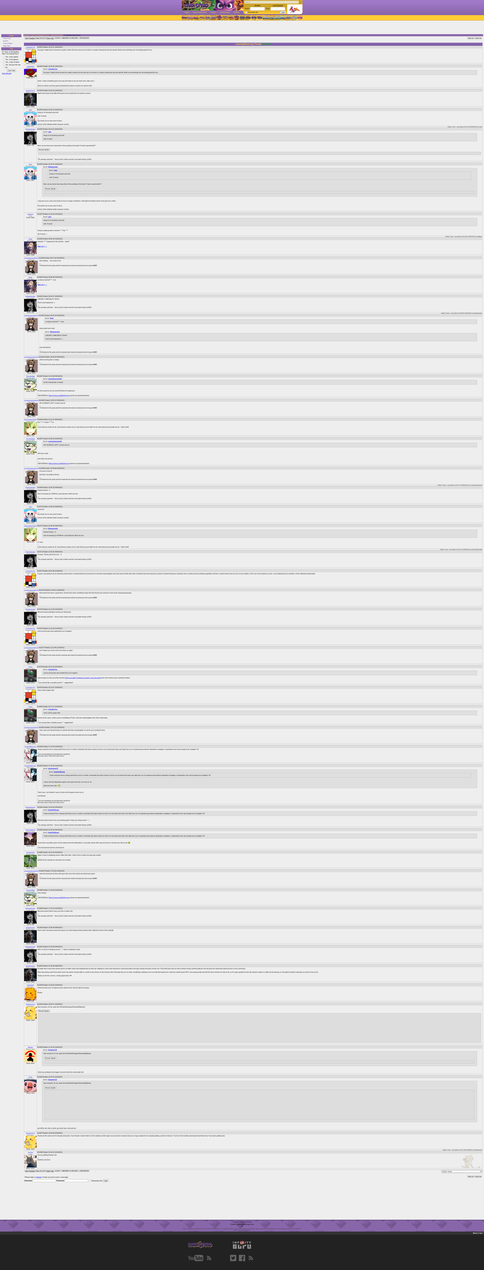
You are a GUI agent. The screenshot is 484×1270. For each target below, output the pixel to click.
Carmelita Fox (30, 47)
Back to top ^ (478, 1233)
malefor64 (30, 985)
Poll (11, 49)
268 (63, 38)
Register (257, 5)
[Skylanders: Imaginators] (294, 17)
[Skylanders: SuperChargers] (288, 17)
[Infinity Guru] (242, 1245)
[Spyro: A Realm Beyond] (299, 17)
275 (81, 38)
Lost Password (278, 5)
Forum (236, 12)
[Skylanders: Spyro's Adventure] (265, 17)
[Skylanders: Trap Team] (282, 17)
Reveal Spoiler (44, 150)
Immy (30, 1077)
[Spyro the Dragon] (190, 17)
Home (187, 12)
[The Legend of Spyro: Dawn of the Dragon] (260, 17)
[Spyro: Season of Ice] (207, 17)
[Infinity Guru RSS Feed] (251, 1258)
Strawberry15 (30, 1004)
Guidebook (225, 12)
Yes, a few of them (12, 62)
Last (52, 38)
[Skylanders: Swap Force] (277, 17)
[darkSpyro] (200, 1245)
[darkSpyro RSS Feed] (209, 1258)
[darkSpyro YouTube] (195, 1258)
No (6, 67)
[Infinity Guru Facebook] (242, 1258)
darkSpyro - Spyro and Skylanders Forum (36, 35)
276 (84, 38)
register (38, 1177)
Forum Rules (7, 43)
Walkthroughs (200, 12)
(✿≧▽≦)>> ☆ (42, 246)
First (26, 38)
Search (5, 41)
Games (213, 12)
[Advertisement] (241, 27)
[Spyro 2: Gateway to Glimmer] (196, 17)
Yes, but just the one (13, 65)
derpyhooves (30, 91)
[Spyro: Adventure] (225, 17)
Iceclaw (30, 1152)
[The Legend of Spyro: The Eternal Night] (254, 17)
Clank (30, 667)
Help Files (6, 46)
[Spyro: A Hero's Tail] (236, 17)
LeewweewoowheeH (31, 258)
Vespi (30, 239)
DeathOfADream (30, 747)
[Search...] (300, 2)
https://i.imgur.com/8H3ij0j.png (59, 395)
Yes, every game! (11, 57)
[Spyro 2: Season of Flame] (213, 17)
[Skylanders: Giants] (271, 17)
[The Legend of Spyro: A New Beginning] (248, 17)
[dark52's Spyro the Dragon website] (213, 5)
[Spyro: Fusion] (231, 17)
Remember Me (253, 12)
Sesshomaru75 (53, 768)
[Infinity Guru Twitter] (233, 1258)
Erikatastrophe (30, 129)
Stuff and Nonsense (57, 35)
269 (67, 38)
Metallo (30, 1047)
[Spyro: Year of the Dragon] (202, 17)
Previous (32, 38)
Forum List (7, 38)
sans (30, 110)
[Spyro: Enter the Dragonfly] (219, 17)
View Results (6, 73)
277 (87, 38)
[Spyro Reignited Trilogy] (184, 17)
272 (76, 38)
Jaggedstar (30, 66)
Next (48, 38)
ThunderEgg (30, 376)
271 (73, 38)
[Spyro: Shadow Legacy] (242, 17)
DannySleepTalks (30, 420)
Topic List (471, 38)
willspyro (30, 214)
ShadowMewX (30, 830)
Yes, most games (11, 59)
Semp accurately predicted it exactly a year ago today (83, 678)
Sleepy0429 (30, 853)
